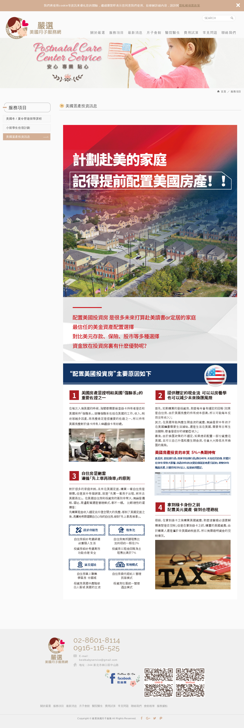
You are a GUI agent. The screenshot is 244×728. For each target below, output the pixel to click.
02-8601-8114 (96, 640)
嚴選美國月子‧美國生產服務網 (33, 28)
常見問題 (210, 32)
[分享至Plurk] (161, 718)
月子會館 (154, 32)
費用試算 (191, 32)
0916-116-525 (96, 648)
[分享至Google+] (148, 718)
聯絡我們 (229, 32)
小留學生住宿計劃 (18, 127)
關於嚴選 (97, 32)
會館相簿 (149, 705)
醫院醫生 (172, 32)
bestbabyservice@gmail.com (98, 659)
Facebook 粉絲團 (122, 678)
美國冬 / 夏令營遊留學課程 (24, 118)
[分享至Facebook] (142, 718)
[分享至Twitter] (154, 718)
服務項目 (116, 32)
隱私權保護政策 (189, 5)
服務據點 (162, 705)
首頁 (223, 91)
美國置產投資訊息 (18, 136)
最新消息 (135, 32)
